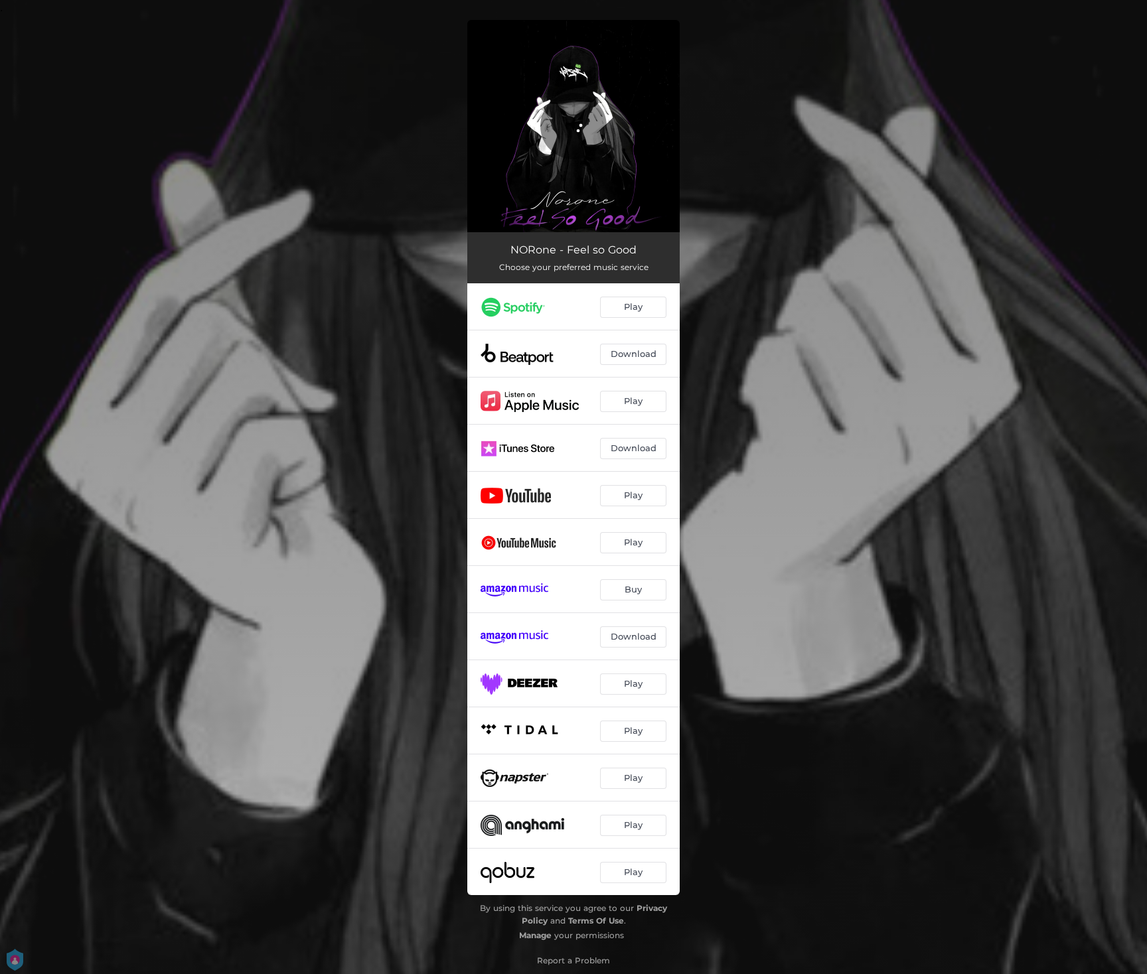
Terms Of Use (596, 921)
